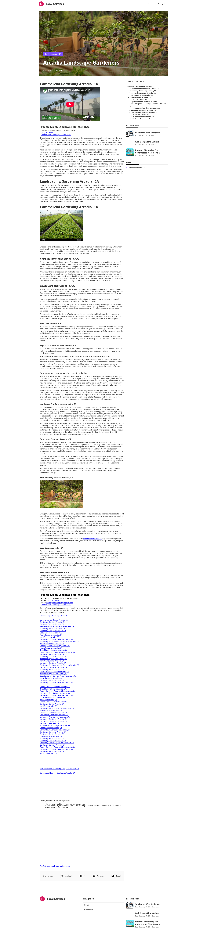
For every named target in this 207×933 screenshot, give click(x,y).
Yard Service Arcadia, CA (49, 637)
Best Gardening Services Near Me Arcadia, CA (58, 676)
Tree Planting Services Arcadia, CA (53, 650)
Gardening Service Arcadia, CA (52, 669)
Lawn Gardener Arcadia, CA (140, 97)
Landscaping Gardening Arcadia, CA (54, 615)
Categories (162, 4)
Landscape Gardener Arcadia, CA (53, 663)
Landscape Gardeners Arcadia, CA (53, 667)
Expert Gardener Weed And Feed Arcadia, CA (57, 652)
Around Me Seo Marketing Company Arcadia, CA (59, 768)
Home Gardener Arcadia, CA (51, 648)
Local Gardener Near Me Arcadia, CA (54, 671)
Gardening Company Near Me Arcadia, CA (56, 639)
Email (118, 876)
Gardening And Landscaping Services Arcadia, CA (59, 641)
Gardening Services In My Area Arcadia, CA (57, 708)
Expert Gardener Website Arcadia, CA (55, 687)
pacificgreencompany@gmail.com (59, 602)
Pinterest (100, 876)
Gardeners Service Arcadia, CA (52, 654)
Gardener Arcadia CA (53, 54)
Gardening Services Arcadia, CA (52, 622)
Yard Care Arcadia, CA (48, 699)
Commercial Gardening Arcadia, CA (54, 620)
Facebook (68, 876)
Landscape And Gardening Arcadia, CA (55, 646)
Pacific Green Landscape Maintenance (56, 135)
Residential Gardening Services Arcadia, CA (57, 626)
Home (150, 4)
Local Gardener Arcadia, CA (51, 633)
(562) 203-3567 (47, 132)
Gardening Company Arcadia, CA (53, 630)
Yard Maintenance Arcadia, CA (52, 643)
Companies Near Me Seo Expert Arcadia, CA (57, 773)
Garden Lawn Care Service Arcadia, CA (55, 730)
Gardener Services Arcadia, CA (52, 624)
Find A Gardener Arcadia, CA (51, 635)
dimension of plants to (92, 538)
